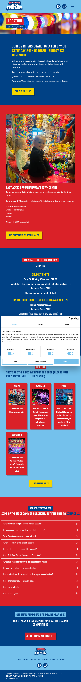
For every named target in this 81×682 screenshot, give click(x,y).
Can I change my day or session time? (18, 580)
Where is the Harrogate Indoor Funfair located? (22, 523)
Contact (63, 659)
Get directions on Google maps (24, 235)
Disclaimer (9, 676)
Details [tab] (40, 324)
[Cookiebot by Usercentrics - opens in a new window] (70, 318)
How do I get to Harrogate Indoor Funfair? (20, 568)
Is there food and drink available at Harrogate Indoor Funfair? (28, 574)
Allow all (66, 361)
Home (9, 27)
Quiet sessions (43, 659)
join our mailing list (40, 636)
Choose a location (30, 659)
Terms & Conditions (37, 676)
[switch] (30, 353)
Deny (15, 361)
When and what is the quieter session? (19, 542)
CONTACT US (73, 513)
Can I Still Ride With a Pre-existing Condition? (22, 555)
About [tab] (67, 324)
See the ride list (23, 91)
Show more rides (40, 483)
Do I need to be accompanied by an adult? (20, 549)
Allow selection (40, 361)
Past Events (54, 659)
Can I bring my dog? (11, 593)
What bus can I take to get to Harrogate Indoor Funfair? (25, 561)
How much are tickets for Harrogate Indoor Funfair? (24, 530)
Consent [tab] (14, 324)
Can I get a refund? (11, 587)
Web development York (12, 678)
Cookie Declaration (26, 676)
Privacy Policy (16, 676)
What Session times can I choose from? (19, 536)
